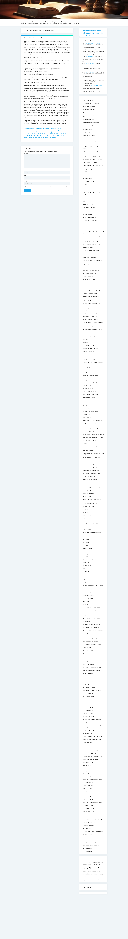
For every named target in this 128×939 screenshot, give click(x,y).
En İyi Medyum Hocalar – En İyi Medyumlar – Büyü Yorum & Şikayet (44, 22)
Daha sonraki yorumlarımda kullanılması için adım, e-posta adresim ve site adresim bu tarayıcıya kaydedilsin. (46, 186)
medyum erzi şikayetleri (86, 871)
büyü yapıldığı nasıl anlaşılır (91, 868)
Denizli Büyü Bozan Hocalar (33, 38)
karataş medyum (93, 874)
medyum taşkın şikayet (86, 873)
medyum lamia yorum (88, 862)
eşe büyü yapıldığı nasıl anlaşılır (90, 876)
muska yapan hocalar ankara (89, 860)
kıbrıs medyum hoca (89, 877)
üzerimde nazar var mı (89, 864)
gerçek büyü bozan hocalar (86, 874)
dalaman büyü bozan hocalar (96, 873)
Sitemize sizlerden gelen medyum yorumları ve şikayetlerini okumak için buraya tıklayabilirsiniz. (89, 22)
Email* (25, 175)
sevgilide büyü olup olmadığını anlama (95, 871)
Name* (25, 170)
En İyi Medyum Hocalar (87, 887)
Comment (26, 153)
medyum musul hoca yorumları (97, 877)
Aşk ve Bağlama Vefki (90, 56)
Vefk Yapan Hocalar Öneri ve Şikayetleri (93, 43)
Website (25, 181)
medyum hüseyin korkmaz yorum (88, 879)
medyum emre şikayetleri (99, 874)
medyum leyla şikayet (96, 879)
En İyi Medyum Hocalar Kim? (91, 63)
